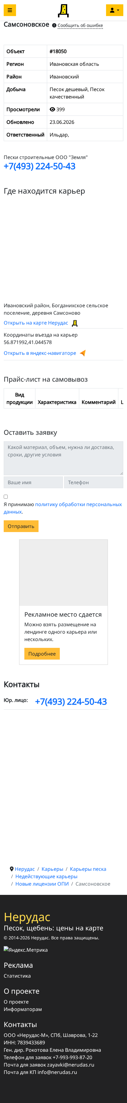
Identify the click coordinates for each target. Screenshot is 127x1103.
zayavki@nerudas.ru (70, 1064)
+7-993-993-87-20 (72, 1057)
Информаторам (23, 1009)
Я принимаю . (63, 508)
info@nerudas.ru (57, 1072)
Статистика (17, 975)
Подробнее (42, 653)
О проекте (16, 1001)
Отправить (21, 526)
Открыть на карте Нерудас (36, 322)
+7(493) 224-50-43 (40, 166)
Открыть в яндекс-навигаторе (40, 353)
